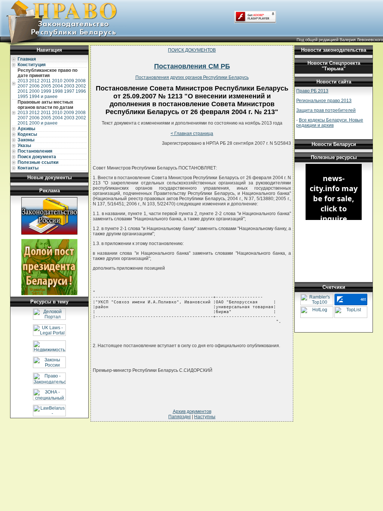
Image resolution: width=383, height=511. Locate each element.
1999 (46, 91)
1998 (57, 91)
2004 (57, 86)
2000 (34, 91)
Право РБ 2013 (312, 91)
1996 (81, 91)
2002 (81, 86)
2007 (23, 86)
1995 (23, 96)
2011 (46, 80)
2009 (69, 80)
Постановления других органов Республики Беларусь (192, 77)
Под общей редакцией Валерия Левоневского (340, 39)
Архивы (26, 128)
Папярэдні (179, 416)
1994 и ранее (43, 96)
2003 (69, 86)
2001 (23, 91)
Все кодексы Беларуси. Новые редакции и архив (329, 122)
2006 (34, 86)
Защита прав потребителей (326, 110)
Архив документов (192, 411)
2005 (46, 86)
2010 (57, 80)
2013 (23, 80)
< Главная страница (192, 133)
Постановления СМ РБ (192, 66)
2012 (34, 80)
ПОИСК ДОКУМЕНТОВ (192, 50)
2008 (80, 80)
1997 (69, 91)
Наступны (204, 416)
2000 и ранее (43, 123)
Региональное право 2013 (324, 100)
